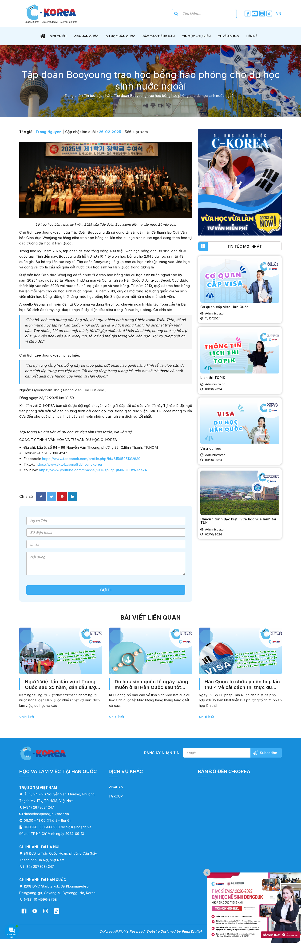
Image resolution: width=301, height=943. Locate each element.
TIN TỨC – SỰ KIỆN (196, 36)
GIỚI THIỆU (58, 36)
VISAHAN (116, 787)
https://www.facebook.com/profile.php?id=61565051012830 (91, 458)
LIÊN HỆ (251, 36)
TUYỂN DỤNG (228, 36)
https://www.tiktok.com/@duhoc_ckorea (68, 464)
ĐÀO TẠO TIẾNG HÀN (159, 36)
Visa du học (210, 448)
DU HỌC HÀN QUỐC (120, 36)
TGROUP (116, 796)
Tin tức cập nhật (97, 95)
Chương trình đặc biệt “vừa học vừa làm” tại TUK (238, 521)
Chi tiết (25, 717)
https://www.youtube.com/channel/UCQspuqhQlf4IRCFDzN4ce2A (93, 470)
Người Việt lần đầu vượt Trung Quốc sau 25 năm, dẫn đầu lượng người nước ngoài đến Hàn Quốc (63, 684)
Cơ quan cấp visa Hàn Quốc (224, 307)
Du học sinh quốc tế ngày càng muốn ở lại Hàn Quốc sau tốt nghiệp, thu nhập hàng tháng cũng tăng (151, 684)
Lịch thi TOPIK (212, 378)
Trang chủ (72, 95)
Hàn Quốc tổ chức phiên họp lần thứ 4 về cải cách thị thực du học (242, 684)
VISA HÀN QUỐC (86, 36)
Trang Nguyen (49, 132)
